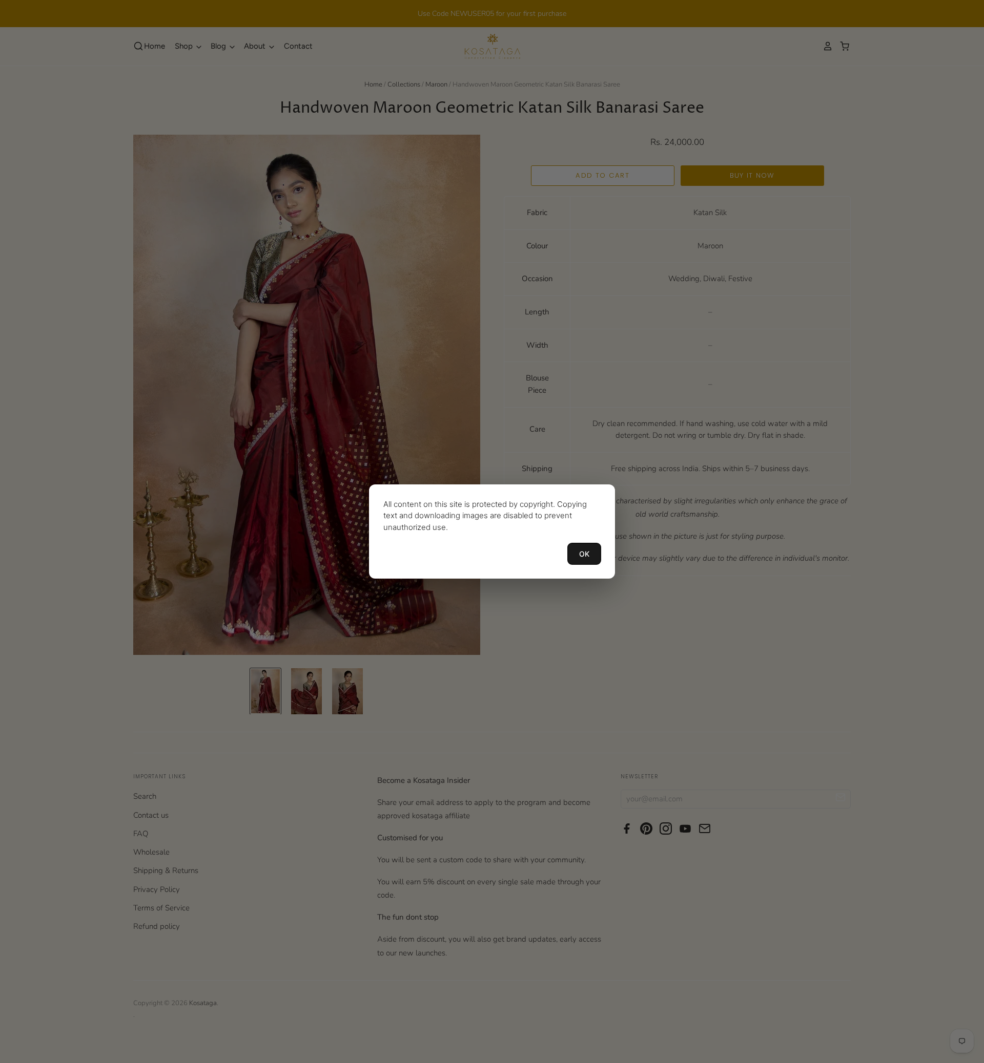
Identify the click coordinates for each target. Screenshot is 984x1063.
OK (584, 553)
